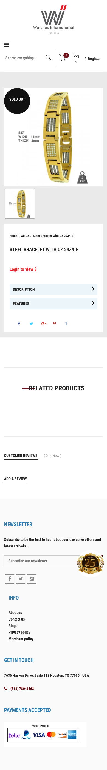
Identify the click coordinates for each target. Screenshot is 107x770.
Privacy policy (19, 632)
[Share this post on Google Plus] (46, 323)
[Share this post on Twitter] (35, 323)
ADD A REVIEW (15, 479)
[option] (53, 137)
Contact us (17, 619)
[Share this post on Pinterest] (58, 323)
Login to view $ (23, 269)
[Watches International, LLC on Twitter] (20, 579)
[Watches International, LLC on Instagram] (31, 579)
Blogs (13, 626)
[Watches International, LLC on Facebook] (9, 579)
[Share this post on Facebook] (23, 323)
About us (15, 612)
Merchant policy (21, 639)
